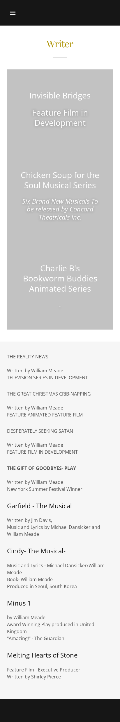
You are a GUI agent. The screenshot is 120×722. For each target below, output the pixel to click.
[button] (19, 13)
